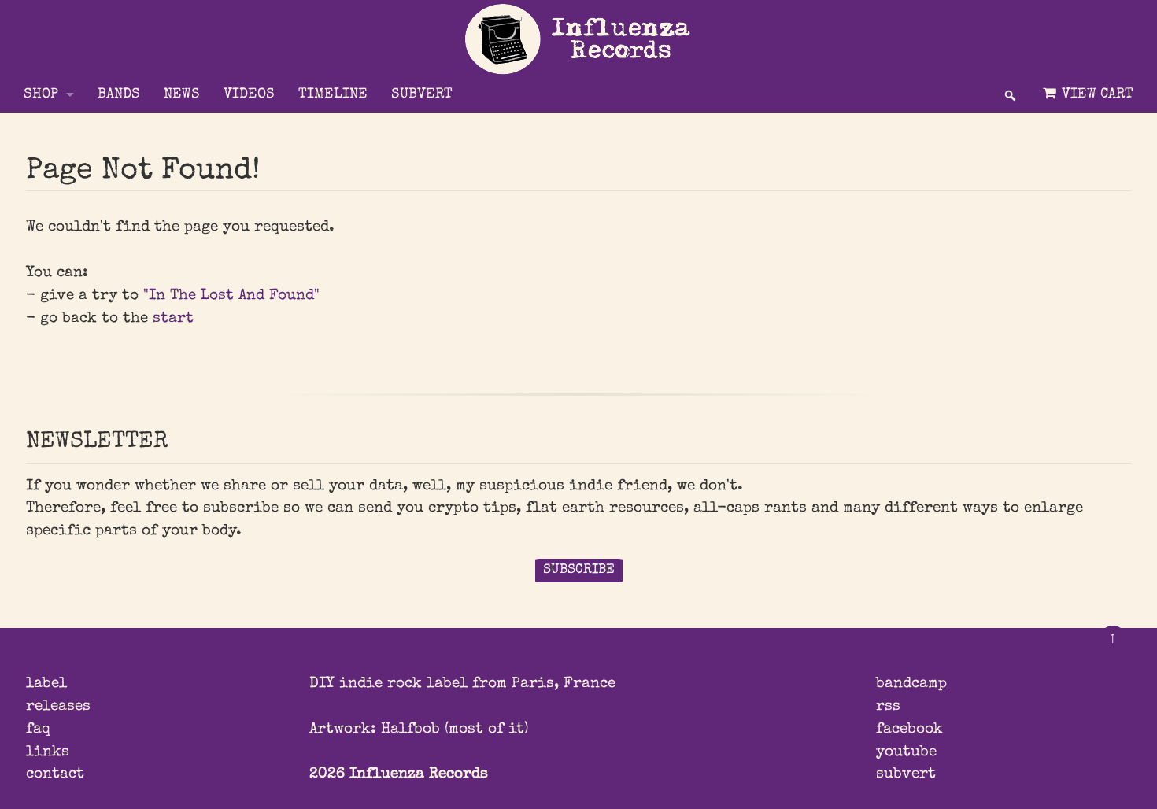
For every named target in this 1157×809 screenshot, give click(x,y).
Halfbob (410, 729)
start (173, 319)
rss (888, 707)
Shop (41, 95)
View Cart (1095, 95)
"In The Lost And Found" (231, 296)
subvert (906, 774)
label (46, 684)
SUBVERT (422, 95)
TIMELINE (333, 95)
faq (38, 729)
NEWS (182, 95)
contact (55, 774)
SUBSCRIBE (579, 570)
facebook (909, 729)
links (47, 752)
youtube (906, 752)
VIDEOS (249, 95)
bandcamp (911, 684)
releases (58, 707)
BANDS (119, 95)
